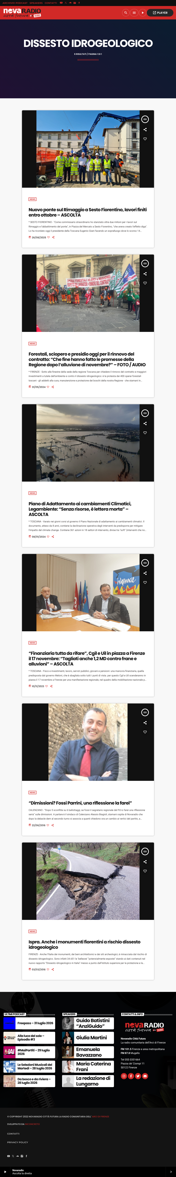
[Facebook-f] (131, 1076)
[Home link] (22, 13)
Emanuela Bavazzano (88, 1052)
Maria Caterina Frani (93, 1066)
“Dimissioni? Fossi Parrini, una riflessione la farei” (80, 803)
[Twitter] (138, 1076)
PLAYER (160, 13)
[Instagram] (74, 3)
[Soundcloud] (70, 3)
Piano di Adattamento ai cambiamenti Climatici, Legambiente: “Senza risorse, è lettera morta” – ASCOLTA (80, 509)
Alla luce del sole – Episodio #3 (31, 1038)
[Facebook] (79, 3)
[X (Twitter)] (65, 3)
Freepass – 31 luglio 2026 (35, 1023)
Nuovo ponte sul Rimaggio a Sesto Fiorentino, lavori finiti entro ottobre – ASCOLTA (88, 212)
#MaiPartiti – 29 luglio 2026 (34, 1052)
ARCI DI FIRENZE (100, 1116)
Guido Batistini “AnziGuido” (92, 1023)
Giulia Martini (91, 1037)
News (32, 199)
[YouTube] (61, 3)
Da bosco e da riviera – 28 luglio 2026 (34, 1081)
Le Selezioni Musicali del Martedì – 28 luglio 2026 (35, 1067)
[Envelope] (145, 1076)
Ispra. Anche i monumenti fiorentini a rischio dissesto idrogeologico (84, 944)
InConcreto (32, 1124)
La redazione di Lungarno (93, 1081)
